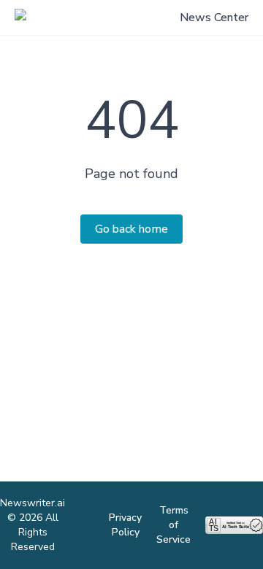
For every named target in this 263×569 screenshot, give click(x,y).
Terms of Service (173, 524)
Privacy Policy (125, 525)
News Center (214, 17)
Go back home (131, 229)
